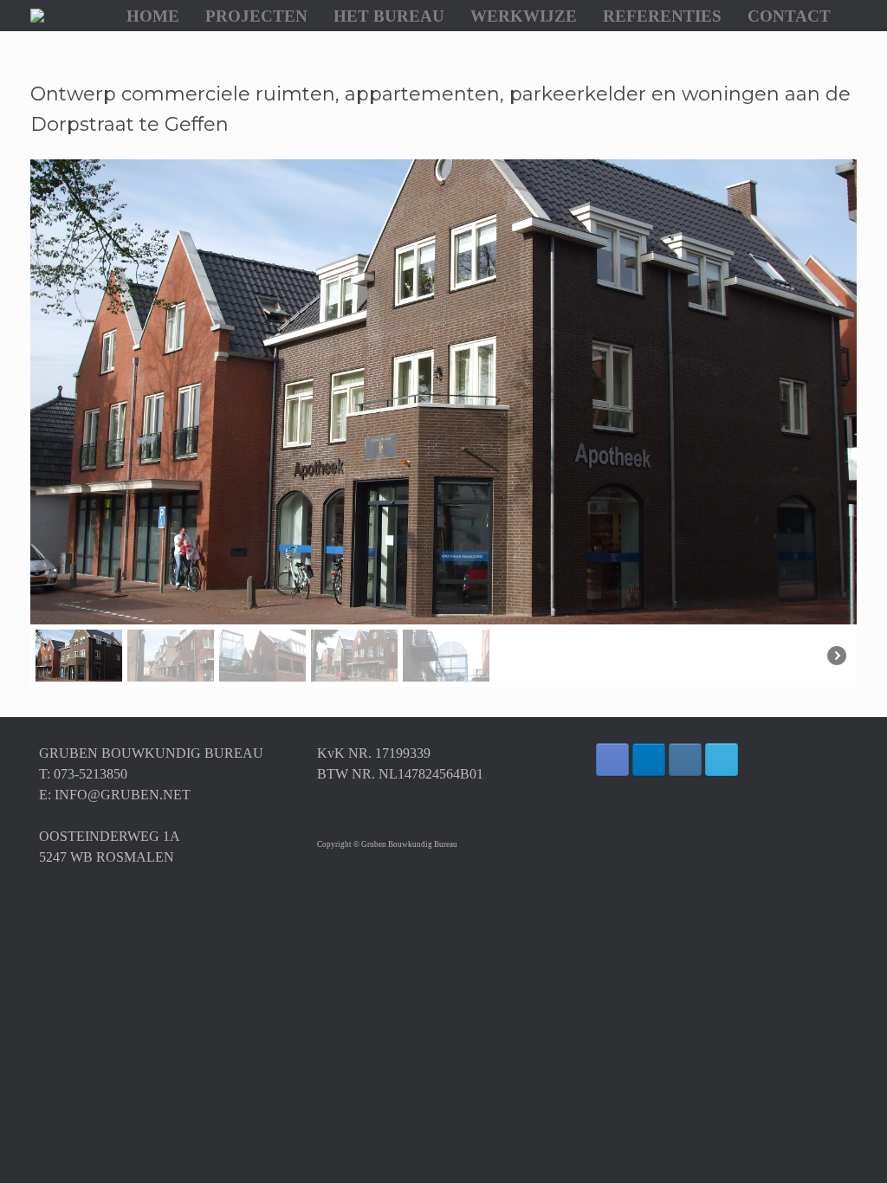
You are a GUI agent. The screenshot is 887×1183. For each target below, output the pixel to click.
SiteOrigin (436, 896)
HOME (152, 16)
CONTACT (789, 16)
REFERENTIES (662, 16)
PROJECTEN (256, 16)
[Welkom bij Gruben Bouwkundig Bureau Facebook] (612, 759)
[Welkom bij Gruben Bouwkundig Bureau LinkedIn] (648, 759)
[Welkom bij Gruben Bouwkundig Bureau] (37, 16)
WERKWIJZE (523, 16)
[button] (65, 391)
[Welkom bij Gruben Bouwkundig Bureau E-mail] (721, 759)
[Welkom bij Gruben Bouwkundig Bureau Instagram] (685, 759)
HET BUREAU (388, 16)
